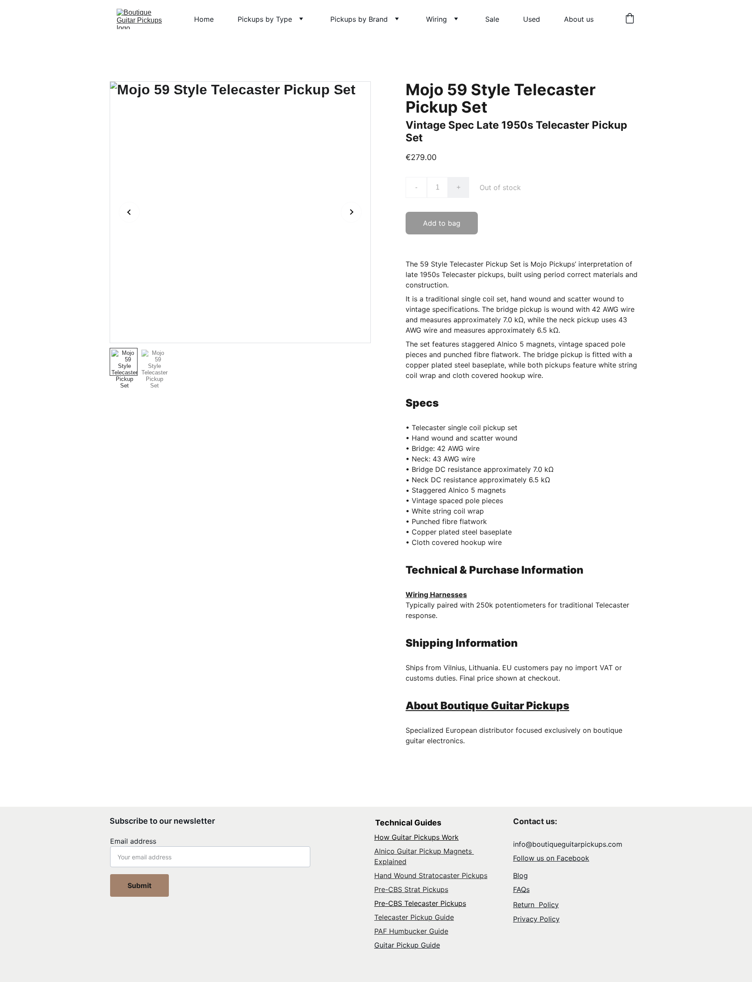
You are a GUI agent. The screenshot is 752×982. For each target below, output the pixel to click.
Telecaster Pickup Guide (414, 917)
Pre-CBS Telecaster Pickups (420, 903)
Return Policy (536, 904)
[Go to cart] (629, 19)
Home (204, 19)
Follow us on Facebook (551, 858)
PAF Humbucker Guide (411, 931)
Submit (139, 885)
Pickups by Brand (359, 19)
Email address (133, 841)
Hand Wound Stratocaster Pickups (430, 875)
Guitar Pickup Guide (407, 945)
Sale (492, 19)
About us (579, 19)
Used (531, 19)
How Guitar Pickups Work (416, 837)
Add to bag (441, 223)
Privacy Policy (536, 919)
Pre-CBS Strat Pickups (411, 889)
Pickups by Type (265, 19)
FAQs (521, 889)
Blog (520, 875)
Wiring (436, 19)
